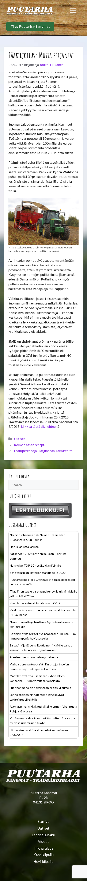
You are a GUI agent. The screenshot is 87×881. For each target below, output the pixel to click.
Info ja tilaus (43, 848)
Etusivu (43, 821)
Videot (43, 841)
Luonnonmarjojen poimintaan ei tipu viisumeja (40, 687)
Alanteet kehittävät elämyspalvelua (34, 657)
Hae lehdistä (19, 476)
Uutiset (19, 439)
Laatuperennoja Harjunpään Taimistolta (43, 451)
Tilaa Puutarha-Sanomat (30, 26)
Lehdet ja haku (43, 835)
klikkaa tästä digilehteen (39, 426)
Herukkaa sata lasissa (24, 546)
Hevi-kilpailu (44, 862)
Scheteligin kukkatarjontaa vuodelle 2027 (38, 572)
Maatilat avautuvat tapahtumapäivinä (35, 603)
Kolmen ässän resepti (29, 445)
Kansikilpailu (43, 855)
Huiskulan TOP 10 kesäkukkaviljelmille (35, 565)
